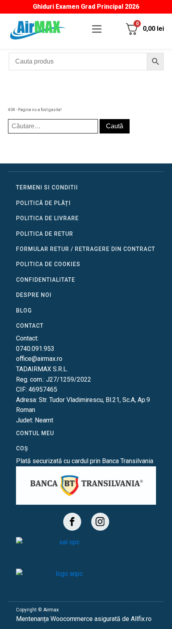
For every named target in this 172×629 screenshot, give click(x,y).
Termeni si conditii (47, 187)
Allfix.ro (141, 619)
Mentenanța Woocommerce (54, 619)
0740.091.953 (35, 348)
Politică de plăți (43, 203)
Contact (30, 325)
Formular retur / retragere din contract (85, 249)
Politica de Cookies (48, 264)
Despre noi (34, 295)
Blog (24, 310)
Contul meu (35, 433)
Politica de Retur (44, 234)
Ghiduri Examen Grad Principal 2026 (86, 6)
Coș (22, 448)
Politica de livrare (47, 218)
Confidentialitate (45, 280)
